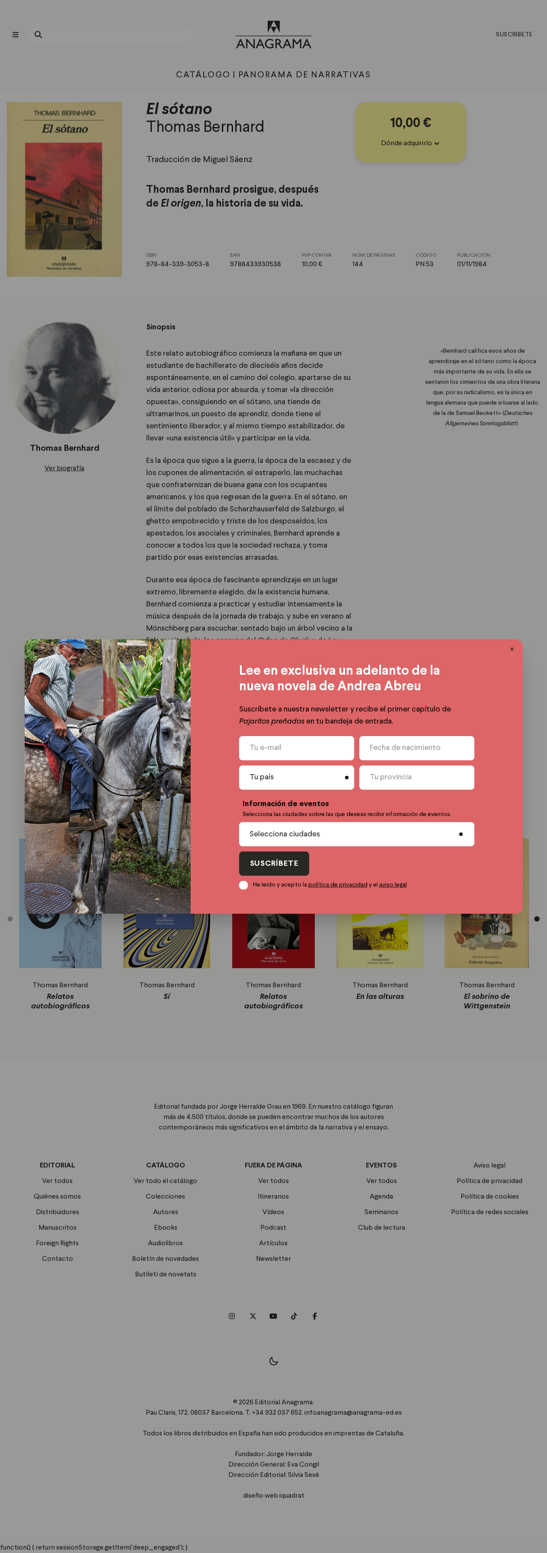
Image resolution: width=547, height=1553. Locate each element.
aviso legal (393, 885)
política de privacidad (338, 885)
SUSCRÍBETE (274, 863)
